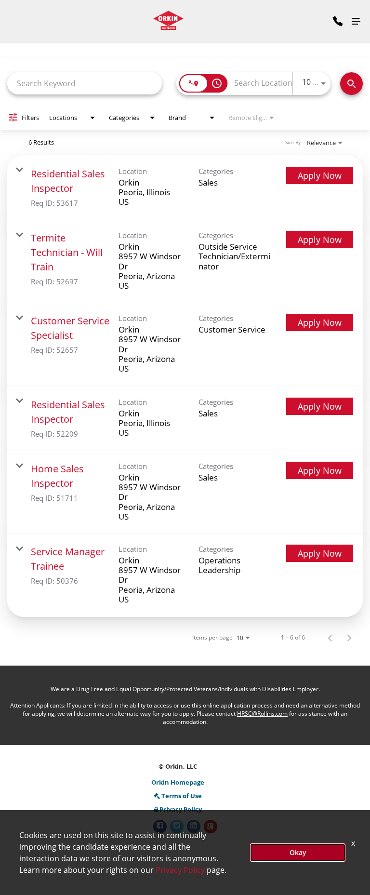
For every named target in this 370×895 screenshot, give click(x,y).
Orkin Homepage (177, 782)
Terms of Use (181, 796)
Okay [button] (298, 852)
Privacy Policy (180, 809)
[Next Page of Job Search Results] (349, 637)
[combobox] (84, 83)
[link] (185, 187)
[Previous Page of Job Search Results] (330, 637)
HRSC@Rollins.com (262, 713)
